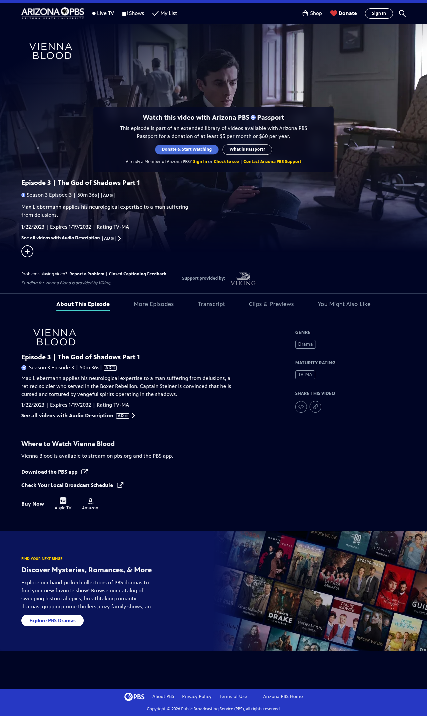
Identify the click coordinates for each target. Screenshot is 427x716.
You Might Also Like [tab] (344, 304)
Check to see (226, 161)
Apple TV (63, 504)
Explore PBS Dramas (52, 620)
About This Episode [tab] (83, 304)
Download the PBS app (50, 472)
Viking (104, 283)
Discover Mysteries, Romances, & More (86, 569)
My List (168, 13)
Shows (136, 13)
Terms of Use (233, 696)
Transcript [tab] (211, 304)
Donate (348, 13)
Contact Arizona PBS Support (272, 161)
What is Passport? (247, 149)
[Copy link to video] (315, 407)
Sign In (379, 13)
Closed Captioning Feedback (137, 274)
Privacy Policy (196, 696)
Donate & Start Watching (187, 149)
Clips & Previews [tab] (271, 304)
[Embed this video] (301, 407)
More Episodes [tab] (154, 304)
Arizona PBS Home (283, 696)
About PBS (163, 696)
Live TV (105, 13)
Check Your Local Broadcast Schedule (67, 485)
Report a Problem (86, 274)
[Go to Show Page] (222, 51)
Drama (305, 344)
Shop (316, 13)
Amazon (90, 504)
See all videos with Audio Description (66, 238)
